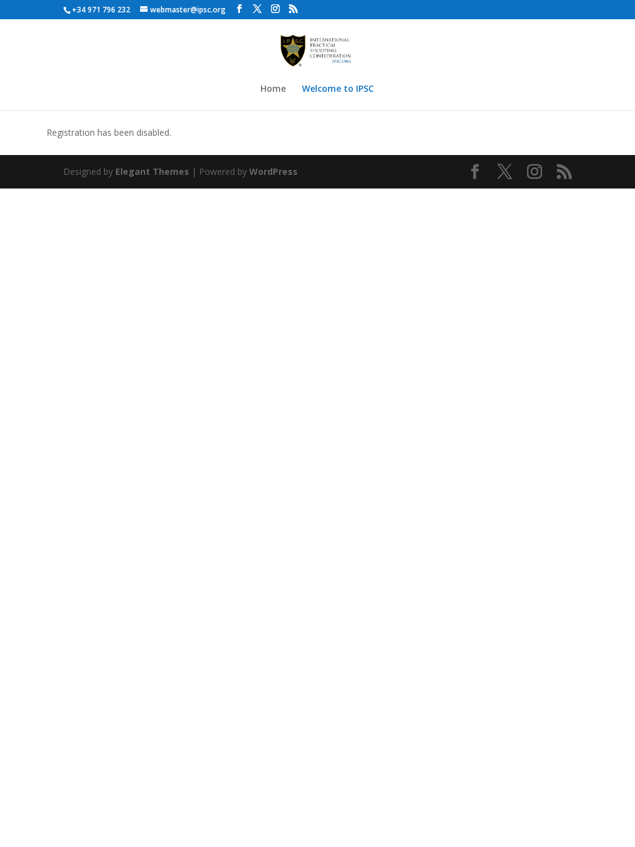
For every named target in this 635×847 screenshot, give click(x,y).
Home (273, 89)
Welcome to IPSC (338, 89)
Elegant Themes (152, 171)
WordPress (273, 171)
